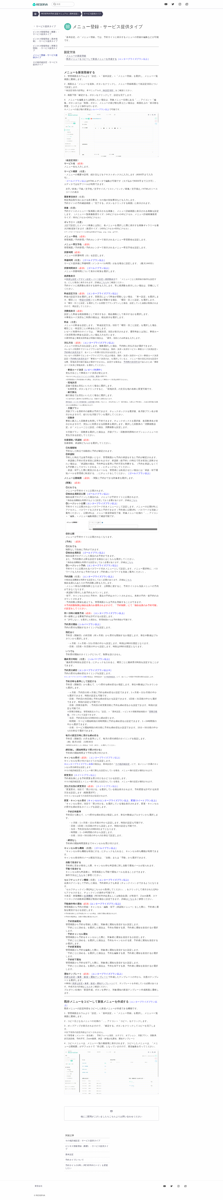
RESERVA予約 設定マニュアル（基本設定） (60, 14)
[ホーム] (40, 4)
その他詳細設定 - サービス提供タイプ (82, 1141)
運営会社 (38, 1186)
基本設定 (69, 1154)
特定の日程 (85, 300)
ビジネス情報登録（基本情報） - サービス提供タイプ (45, 40)
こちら (80, 875)
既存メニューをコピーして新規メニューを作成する (91, 59)
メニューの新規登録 (76, 56)
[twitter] (173, 4)
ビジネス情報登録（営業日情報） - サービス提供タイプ (45, 48)
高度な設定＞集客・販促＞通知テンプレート (86, 977)
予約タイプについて (74, 1160)
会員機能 (88, 896)
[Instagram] (180, 4)
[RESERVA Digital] (187, 4)
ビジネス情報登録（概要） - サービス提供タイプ (46, 33)
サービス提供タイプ (92, 14)
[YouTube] (166, 4)
